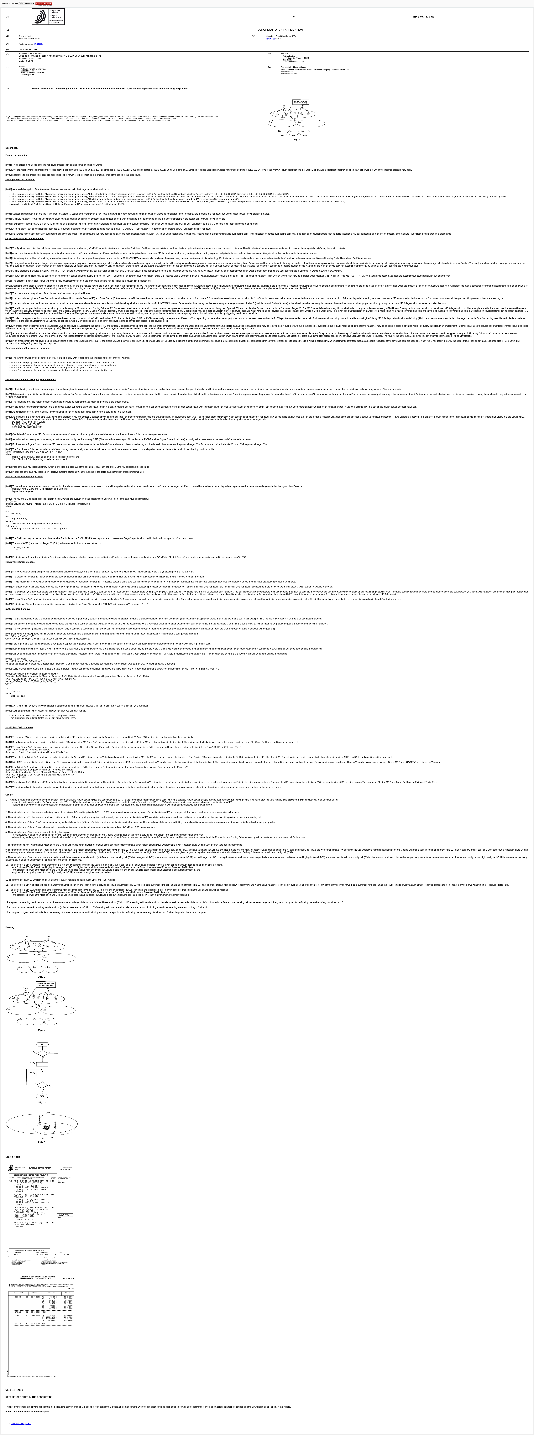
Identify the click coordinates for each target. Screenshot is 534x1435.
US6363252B (17, 1423)
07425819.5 (39, 44)
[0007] (28, 1423)
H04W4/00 (270, 39)
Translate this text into (9, 3)
